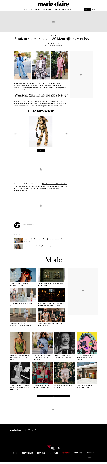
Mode (25, 9)
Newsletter (95, 9)
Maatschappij (47, 9)
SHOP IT (41, 150)
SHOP (87, 9)
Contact (29, 441)
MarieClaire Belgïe (28, 224)
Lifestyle (38, 9)
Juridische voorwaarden (17, 437)
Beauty (31, 9)
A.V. (11, 441)
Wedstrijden (56, 9)
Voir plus (53, 396)
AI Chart (29, 437)
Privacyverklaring (49, 437)
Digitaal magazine (67, 9)
